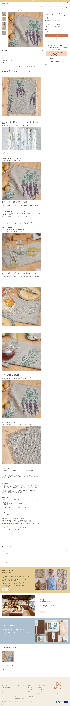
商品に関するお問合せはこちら (54, 61)
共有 (47, 64)
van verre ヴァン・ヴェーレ (20, 698)
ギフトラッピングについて (43, 685)
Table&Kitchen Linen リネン (7, 683)
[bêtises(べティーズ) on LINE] (67, 2)
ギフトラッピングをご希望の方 (56, 41)
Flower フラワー (5, 690)
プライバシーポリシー (42, 689)
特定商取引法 (40, 687)
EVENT (29, 683)
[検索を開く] (62, 7)
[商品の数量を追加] (46, 32)
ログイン (30, 694)
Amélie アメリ (18, 683)
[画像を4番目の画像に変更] (4, 28)
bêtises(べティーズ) (10, 701)
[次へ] (60, 7)
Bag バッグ (4, 692)
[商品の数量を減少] (49, 32)
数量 (46, 29)
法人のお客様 (40, 691)
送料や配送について (51, 58)
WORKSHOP (30, 689)
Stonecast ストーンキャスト (20, 696)
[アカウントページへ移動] (64, 7)
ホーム (3, 10)
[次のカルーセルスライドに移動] (67, 540)
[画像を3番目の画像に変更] (4, 24)
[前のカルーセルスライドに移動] (64, 540)
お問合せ (40, 693)
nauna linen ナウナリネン (20, 694)
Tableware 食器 (5, 685)
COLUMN (30, 687)
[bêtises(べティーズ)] (5, 4)
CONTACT (30, 693)
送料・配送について (42, 683)
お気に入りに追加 (56, 38)
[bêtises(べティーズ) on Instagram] (65, 2)
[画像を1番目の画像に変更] (4, 14)
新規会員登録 (31, 696)
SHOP (29, 691)
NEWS (29, 685)
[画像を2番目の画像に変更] (4, 19)
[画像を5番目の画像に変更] (4, 33)
